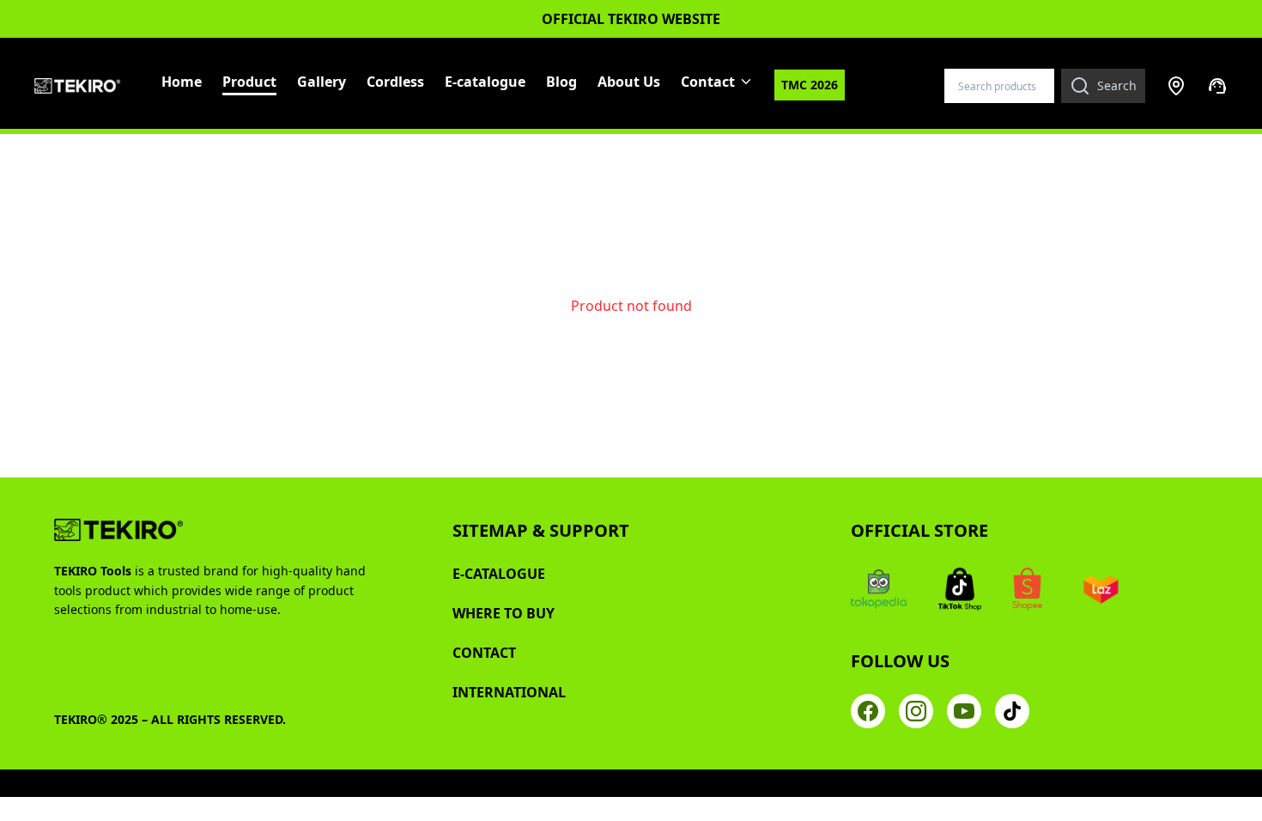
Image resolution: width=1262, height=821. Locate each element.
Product (249, 81)
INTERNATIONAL (509, 692)
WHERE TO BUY (503, 613)
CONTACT (484, 652)
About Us (629, 81)
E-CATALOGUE (498, 573)
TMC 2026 (809, 84)
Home (181, 81)
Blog (561, 81)
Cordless (395, 81)
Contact (708, 81)
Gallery (321, 81)
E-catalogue (485, 81)
